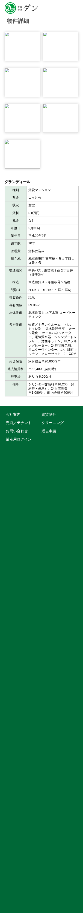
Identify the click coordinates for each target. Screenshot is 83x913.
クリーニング (53, 422)
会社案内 (13, 414)
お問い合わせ (17, 430)
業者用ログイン (19, 439)
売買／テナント (19, 422)
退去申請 (49, 430)
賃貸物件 (49, 414)
